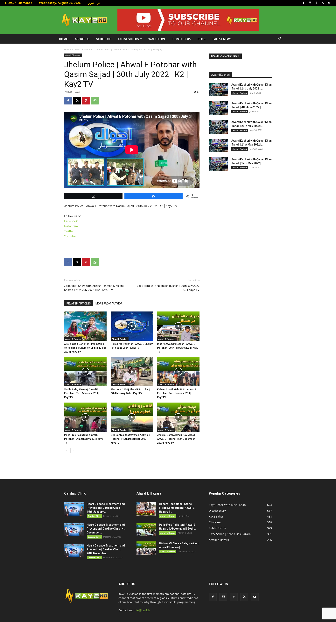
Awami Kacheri (240, 92)
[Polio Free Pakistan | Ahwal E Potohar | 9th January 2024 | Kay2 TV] (85, 417)
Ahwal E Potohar (83, 49)
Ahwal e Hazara (167, 516)
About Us (82, 39)
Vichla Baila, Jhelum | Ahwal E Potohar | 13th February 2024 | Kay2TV (81, 393)
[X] (323, 2)
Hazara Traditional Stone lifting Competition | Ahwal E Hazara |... (176, 507)
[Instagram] (310, 2)
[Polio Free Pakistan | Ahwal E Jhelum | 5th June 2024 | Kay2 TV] (132, 326)
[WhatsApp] (95, 100)
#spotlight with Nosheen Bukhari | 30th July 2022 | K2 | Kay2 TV (168, 288)
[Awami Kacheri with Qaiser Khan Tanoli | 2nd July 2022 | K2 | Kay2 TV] (218, 89)
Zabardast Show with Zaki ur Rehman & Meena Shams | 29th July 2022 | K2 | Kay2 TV (94, 288)
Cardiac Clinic (94, 516)
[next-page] (72, 450)
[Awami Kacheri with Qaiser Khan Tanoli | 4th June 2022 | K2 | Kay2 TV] (218, 108)
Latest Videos (128, 39)
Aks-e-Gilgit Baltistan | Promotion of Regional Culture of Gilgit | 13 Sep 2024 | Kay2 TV (85, 347)
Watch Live (156, 39)
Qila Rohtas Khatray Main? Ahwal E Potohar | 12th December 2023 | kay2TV (130, 438)
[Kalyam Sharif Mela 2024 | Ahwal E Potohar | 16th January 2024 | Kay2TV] (178, 371)
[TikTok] (316, 2)
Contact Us (181, 39)
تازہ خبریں (94, 3)
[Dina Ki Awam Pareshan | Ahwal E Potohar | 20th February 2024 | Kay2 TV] (178, 326)
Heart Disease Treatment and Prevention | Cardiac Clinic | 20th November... (106, 549)
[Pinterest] (86, 100)
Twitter (69, 231)
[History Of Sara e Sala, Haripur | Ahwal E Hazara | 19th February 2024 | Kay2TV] (146, 548)
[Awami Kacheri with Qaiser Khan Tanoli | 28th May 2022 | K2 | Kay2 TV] (218, 127)
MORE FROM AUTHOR (108, 303)
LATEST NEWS (222, 39)
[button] (280, 39)
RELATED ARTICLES (78, 303)
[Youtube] (329, 2)
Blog (202, 39)
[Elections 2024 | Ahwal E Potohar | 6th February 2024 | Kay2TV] (132, 371)
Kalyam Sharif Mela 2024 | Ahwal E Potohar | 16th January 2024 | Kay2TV (176, 393)
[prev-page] (66, 450)
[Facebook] (303, 2)
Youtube (70, 236)
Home (63, 39)
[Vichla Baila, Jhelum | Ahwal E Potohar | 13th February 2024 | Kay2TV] (85, 371)
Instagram (71, 226)
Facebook (71, 221)
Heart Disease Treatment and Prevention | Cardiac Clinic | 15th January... (106, 507)
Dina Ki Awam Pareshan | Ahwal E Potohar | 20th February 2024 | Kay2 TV (177, 347)
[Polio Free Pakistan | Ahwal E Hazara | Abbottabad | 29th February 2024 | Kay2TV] (146, 529)
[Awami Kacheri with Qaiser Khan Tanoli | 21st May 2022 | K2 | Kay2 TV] (218, 145)
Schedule (103, 39)
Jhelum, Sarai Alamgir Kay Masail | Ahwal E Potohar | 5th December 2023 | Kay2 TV (176, 438)
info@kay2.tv (142, 610)
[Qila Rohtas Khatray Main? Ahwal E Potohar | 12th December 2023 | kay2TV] (132, 417)
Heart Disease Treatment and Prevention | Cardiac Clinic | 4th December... (106, 528)
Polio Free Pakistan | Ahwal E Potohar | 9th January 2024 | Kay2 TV (83, 438)
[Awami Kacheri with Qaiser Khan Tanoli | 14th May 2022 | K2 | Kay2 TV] (218, 164)
